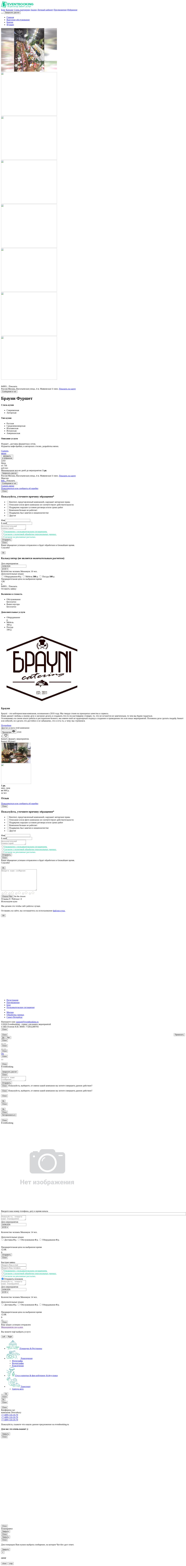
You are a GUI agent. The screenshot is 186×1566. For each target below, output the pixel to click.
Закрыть (5, 1434)
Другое (12, 515)
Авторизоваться (8, 1115)
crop (11, 1563)
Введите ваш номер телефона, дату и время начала (24, 1211)
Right (10, 1337)
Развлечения (18, 1366)
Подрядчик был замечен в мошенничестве (29, 513)
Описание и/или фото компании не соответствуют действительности (41, 505)
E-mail (4, 523)
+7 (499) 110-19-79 (9, 1415)
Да (3, 1038)
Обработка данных (15, 1015)
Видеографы (18, 1363)
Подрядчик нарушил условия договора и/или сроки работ (36, 507)
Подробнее (6, 725)
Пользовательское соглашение (21, 1007)
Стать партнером (22, 10)
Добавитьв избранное (7, 457)
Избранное (72, 10)
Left (3, 1337)
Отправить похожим (13, 1279)
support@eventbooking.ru (27, 1022)
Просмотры (7, 732)
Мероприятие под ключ (12, 1327)
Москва (10, 1012)
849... (4, 480)
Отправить (6, 540)
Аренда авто (18, 1389)
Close (4, 491)
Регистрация (12, 1000)
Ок (2, 1053)
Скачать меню (4, 452)
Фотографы (17, 1361)
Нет (8, 1038)
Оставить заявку (8, 589)
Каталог (9, 10)
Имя (3, 520)
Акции (33, 10)
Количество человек (10, 571)
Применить (179, 1035)
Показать (13, 386)
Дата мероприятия (9, 563)
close (4, 1563)
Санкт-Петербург (15, 1017)
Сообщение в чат (9, 392)
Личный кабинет (45, 10)
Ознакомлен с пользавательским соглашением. (25, 531)
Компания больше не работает (23, 510)
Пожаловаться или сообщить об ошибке (19, 488)
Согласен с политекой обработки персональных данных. (30, 534)
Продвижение (60, 10)
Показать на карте (67, 389)
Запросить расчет (12, 13)
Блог (3, 10)
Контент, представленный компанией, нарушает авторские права (39, 502)
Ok (3, 553)
